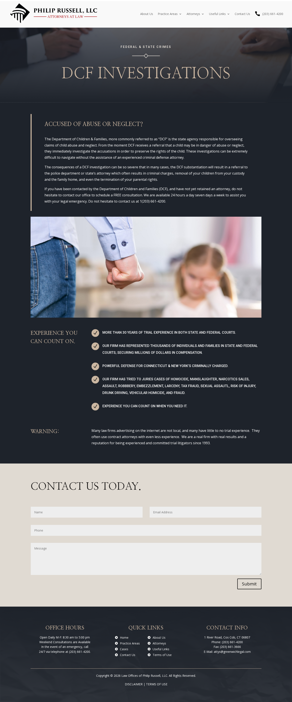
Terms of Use (162, 655)
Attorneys (193, 14)
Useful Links (217, 14)
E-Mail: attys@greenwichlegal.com (227, 652)
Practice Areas (168, 14)
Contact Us (242, 14)
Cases (124, 649)
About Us (146, 14)
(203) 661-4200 (272, 14)
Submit (249, 584)
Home (124, 637)
